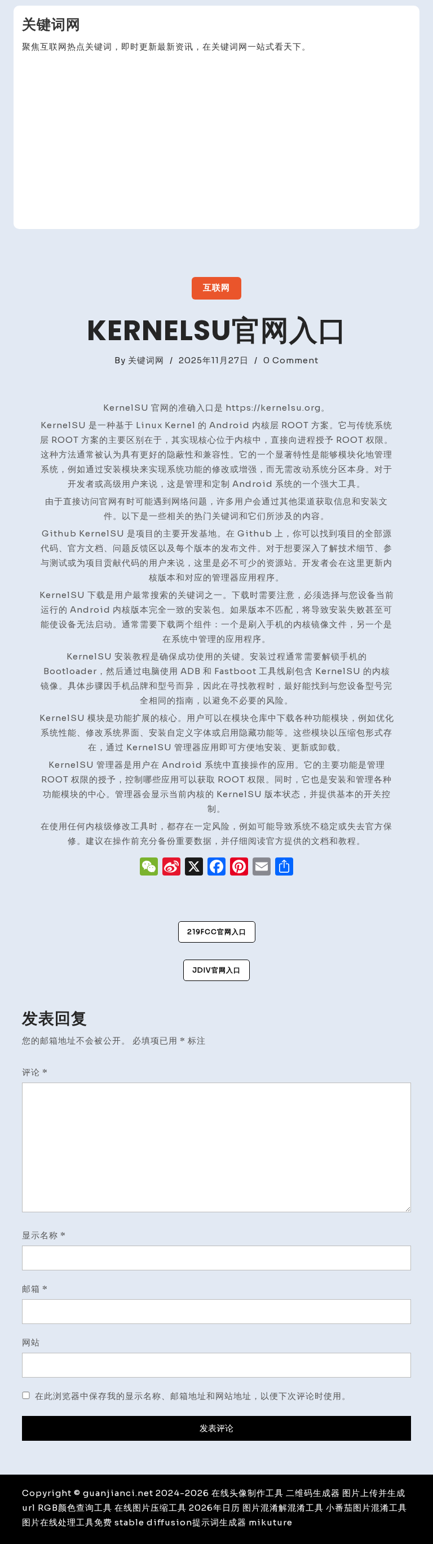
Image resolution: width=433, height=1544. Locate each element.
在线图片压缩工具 (150, 1507)
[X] (194, 867)
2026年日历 (214, 1507)
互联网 (216, 287)
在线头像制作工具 (247, 1493)
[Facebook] (216, 867)
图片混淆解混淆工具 (283, 1507)
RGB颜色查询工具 (75, 1507)
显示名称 (44, 1235)
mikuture (271, 1522)
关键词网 (51, 24)
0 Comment (291, 360)
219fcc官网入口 (216, 931)
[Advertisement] (216, 142)
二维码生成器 (313, 1493)
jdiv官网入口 (216, 970)
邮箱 (35, 1288)
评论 (35, 1072)
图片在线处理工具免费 (67, 1522)
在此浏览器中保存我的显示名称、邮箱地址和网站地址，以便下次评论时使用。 (193, 1396)
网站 (31, 1342)
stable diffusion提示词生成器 (180, 1522)
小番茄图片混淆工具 (366, 1507)
